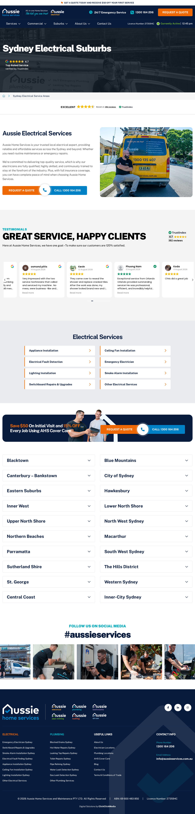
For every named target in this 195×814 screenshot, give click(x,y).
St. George (18, 581)
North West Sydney (124, 521)
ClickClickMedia (107, 806)
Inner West (18, 505)
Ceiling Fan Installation (120, 350)
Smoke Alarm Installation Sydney (18, 753)
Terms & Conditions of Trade (107, 775)
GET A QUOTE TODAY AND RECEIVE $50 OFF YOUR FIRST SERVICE (99, 3)
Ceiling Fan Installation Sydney (17, 769)
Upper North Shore (26, 521)
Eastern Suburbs (24, 490)
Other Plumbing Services (62, 780)
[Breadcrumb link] (3, 96)
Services (11, 23)
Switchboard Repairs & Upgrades (50, 384)
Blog (96, 764)
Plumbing (57, 734)
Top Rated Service (16, 65)
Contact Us (104, 23)
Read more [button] (13, 293)
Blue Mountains (120, 460)
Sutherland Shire (24, 566)
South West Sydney (124, 551)
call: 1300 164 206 (67, 190)
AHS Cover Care (102, 758)
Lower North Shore (123, 505)
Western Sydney (121, 581)
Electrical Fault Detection (46, 361)
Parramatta (18, 551)
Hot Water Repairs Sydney (62, 747)
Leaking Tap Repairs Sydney (63, 753)
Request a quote (175, 12)
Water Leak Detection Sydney (64, 769)
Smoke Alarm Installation (121, 373)
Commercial (35, 23)
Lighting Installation (42, 373)
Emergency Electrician (119, 361)
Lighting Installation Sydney (16, 775)
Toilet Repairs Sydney (60, 758)
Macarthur (115, 536)
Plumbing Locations (103, 753)
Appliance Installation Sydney (16, 764)
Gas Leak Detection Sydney (63, 775)
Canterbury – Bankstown (32, 475)
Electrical (10, 734)
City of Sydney (119, 475)
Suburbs (58, 23)
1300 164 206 (165, 746)
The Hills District (121, 566)
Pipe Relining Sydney (60, 764)
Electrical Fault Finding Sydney (17, 758)
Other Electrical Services (121, 384)
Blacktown (17, 460)
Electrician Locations (104, 747)
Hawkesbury (117, 490)
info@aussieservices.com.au (174, 758)
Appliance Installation (43, 350)
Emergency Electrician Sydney (17, 742)
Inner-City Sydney (122, 596)
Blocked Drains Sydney (61, 742)
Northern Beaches (25, 536)
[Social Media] (168, 707)
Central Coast (21, 596)
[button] (97, 107)
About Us (81, 23)
